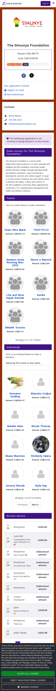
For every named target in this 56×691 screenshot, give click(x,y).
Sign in (46, 3)
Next (34, 504)
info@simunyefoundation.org (22, 123)
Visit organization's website (16, 85)
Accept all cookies (28, 673)
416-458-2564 (15, 119)
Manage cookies (29, 686)
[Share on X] (32, 75)
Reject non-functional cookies (28, 680)
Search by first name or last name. (23, 363)
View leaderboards (15, 94)
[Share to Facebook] (24, 75)
